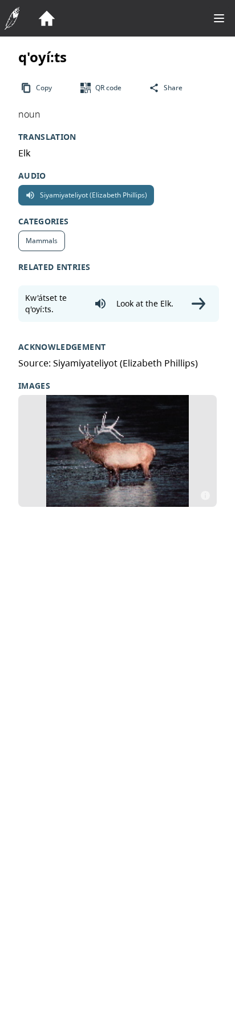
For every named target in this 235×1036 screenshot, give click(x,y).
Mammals (42, 243)
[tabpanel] (117, 451)
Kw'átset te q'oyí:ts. (46, 303)
